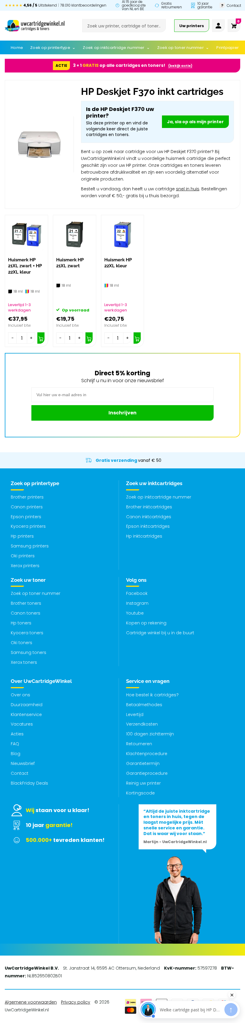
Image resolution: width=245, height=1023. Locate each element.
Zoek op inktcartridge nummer (158, 497)
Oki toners (21, 643)
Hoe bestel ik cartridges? (152, 695)
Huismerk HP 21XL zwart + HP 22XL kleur (25, 266)
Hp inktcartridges (144, 536)
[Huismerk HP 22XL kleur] (122, 234)
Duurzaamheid (26, 705)
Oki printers (23, 556)
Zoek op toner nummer (35, 593)
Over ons (20, 695)
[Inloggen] (218, 25)
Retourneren (139, 744)
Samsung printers (30, 546)
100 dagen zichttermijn (150, 734)
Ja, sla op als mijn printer (195, 122)
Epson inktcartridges (148, 526)
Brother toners (26, 603)
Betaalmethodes (144, 705)
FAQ (15, 744)
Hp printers (22, 536)
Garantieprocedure (147, 773)
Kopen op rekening (146, 623)
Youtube (135, 613)
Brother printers (27, 497)
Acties (17, 734)
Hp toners (21, 623)
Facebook (137, 593)
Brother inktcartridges (149, 507)
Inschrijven (122, 412)
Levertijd (134, 715)
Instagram (137, 603)
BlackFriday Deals (29, 783)
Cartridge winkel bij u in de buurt (160, 633)
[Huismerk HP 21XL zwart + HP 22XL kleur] (26, 234)
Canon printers (27, 507)
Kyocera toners (27, 633)
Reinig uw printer (143, 783)
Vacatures (22, 724)
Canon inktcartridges (148, 517)
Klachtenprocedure (146, 754)
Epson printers (26, 517)
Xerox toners (24, 662)
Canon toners (25, 613)
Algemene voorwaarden (31, 1002)
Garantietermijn (143, 763)
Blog (15, 754)
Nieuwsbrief (23, 763)
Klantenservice (26, 715)
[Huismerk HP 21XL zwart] (74, 234)
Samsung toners (28, 652)
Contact (19, 773)
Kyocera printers (28, 526)
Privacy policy (75, 1002)
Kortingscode (140, 793)
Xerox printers (25, 566)
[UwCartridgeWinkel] (35, 26)
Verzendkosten (142, 724)
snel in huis (187, 189)
